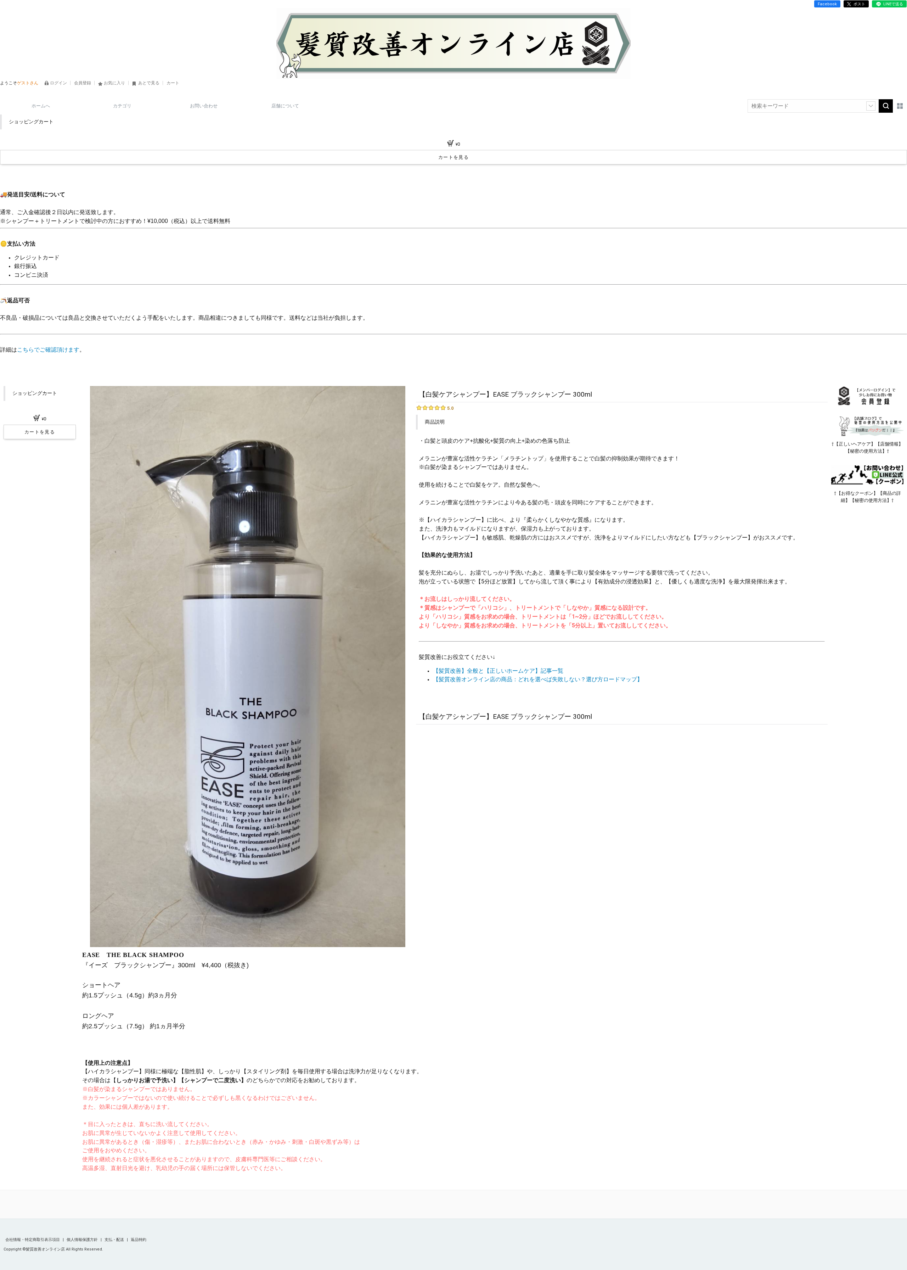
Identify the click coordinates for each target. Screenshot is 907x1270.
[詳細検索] (870, 106)
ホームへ (41, 105)
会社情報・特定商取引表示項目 (33, 1239)
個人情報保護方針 (83, 1239)
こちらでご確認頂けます (48, 350)
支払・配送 (115, 1239)
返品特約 (138, 1239)
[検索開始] (886, 106)
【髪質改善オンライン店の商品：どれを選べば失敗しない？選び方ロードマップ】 (538, 679)
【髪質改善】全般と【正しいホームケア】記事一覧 (498, 670)
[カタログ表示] (900, 106)
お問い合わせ (204, 105)
